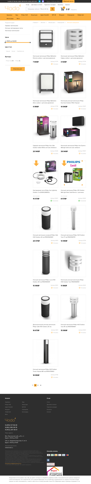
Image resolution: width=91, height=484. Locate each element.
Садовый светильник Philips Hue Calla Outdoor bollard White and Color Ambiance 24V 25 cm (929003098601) (45, 147)
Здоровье (9, 15)
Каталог (67, 4)
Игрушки (61, 15)
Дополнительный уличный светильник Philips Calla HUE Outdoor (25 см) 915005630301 (44, 326)
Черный (8, 51)
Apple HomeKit (45, 15)
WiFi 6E (54, 15)
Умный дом (34, 15)
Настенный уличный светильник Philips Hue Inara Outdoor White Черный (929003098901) (72, 103)
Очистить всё (17, 69)
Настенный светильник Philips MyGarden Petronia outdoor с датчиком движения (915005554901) (44, 58)
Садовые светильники (11, 25)
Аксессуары (10, 18)
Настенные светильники (12, 30)
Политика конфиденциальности (13, 463)
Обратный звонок (68, 1)
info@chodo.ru (9, 447)
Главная (35, 22)
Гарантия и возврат (50, 4)
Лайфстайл (80, 15)
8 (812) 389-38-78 (22, 1)
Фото (18, 18)
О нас (27, 4)
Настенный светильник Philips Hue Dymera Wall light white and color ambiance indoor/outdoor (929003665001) (73, 147)
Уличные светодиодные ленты (14, 28)
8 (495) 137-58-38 (12, 1)
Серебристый (20, 51)
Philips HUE (24, 15)
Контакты (60, 4)
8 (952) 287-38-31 (32, 1)
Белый (13, 51)
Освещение (70, 15)
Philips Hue (9, 60)
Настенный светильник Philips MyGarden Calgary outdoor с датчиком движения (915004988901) (72, 58)
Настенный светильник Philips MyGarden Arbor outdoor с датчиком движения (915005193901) (44, 103)
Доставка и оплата (36, 4)
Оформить (74, 9)
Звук (16, 15)
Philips (17, 60)
